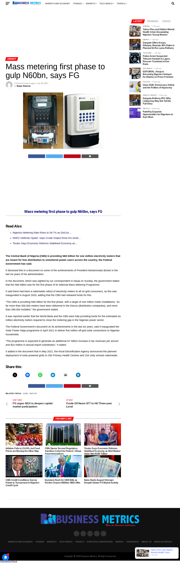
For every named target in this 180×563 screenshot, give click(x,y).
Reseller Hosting (8, 551)
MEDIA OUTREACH (163, 542)
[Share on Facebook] (36, 156)
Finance (77, 3)
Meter (33, 394)
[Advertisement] (63, 35)
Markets (90, 3)
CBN (26, 394)
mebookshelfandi (8, 561)
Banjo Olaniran (24, 86)
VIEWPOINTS (132, 542)
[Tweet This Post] (54, 156)
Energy (119, 542)
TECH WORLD (106, 3)
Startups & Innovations (100, 542)
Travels (121, 3)
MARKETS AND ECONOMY (57, 3)
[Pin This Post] (72, 156)
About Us (146, 542)
